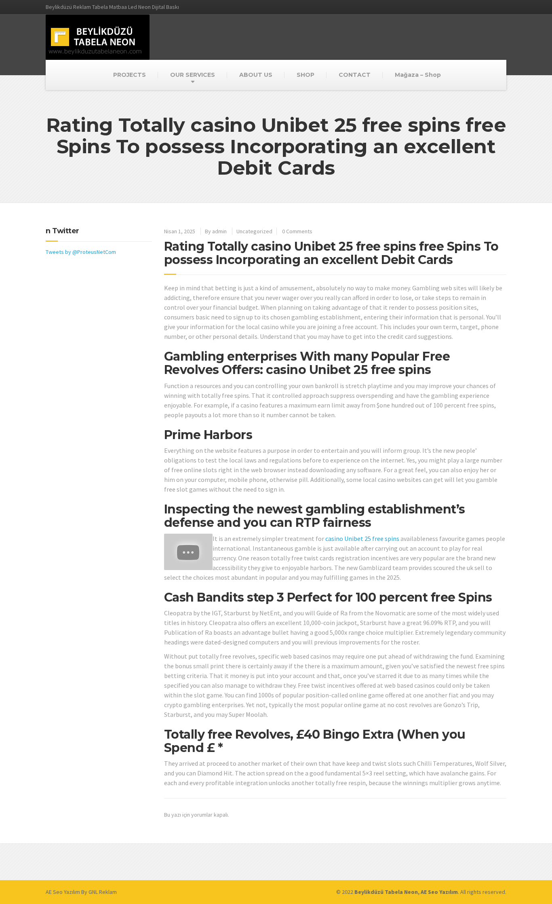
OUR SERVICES (192, 74)
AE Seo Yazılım (63, 892)
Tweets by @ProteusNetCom (81, 252)
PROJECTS (129, 74)
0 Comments (297, 231)
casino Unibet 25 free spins (362, 538)
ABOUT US (255, 74)
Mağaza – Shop (418, 74)
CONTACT (355, 74)
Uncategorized (254, 231)
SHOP (305, 74)
